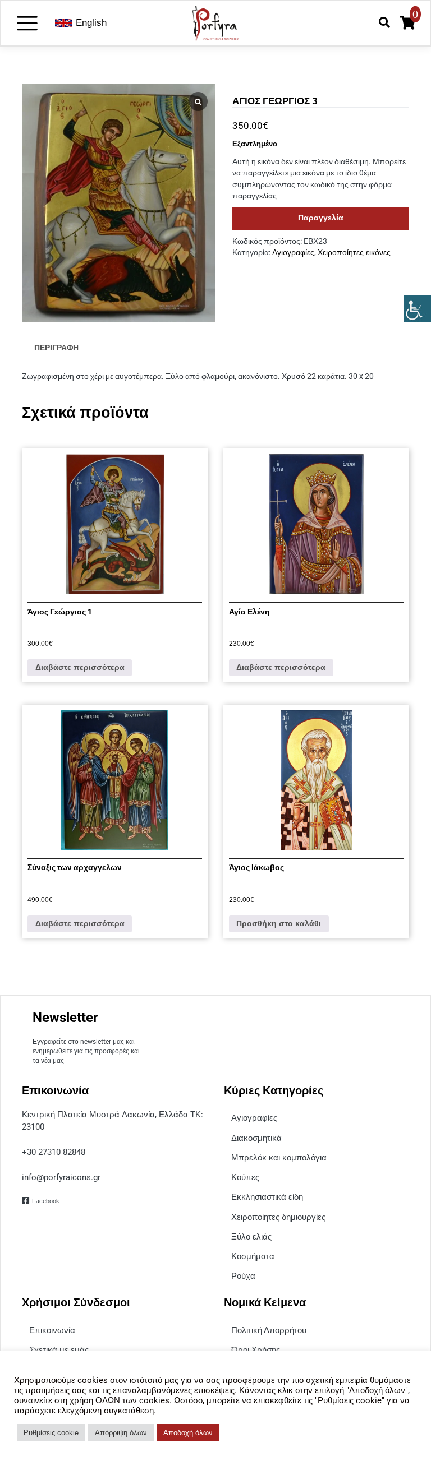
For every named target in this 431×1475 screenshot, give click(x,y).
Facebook (45, 1200)
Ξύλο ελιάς (251, 1236)
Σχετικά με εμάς (59, 1349)
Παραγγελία (320, 218)
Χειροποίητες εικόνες (354, 252)
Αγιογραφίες (293, 252)
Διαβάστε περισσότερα (80, 667)
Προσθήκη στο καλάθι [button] (278, 923)
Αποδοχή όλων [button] (188, 1432)
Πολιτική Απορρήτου (268, 1330)
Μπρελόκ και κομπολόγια (279, 1157)
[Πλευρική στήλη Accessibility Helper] (417, 308)
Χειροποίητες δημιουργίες (278, 1217)
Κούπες (245, 1177)
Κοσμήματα (252, 1256)
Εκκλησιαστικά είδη (267, 1196)
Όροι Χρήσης (255, 1349)
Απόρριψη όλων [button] (121, 1432)
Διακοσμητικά (256, 1138)
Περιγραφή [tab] (56, 348)
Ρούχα (243, 1275)
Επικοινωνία (52, 1330)
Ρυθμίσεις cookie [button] (51, 1432)
